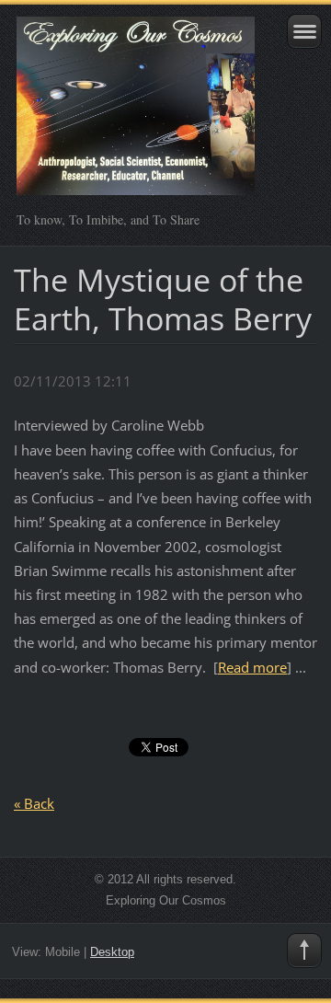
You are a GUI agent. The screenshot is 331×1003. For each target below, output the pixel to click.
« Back (34, 803)
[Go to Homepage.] (136, 114)
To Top (304, 950)
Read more (252, 667)
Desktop (112, 952)
